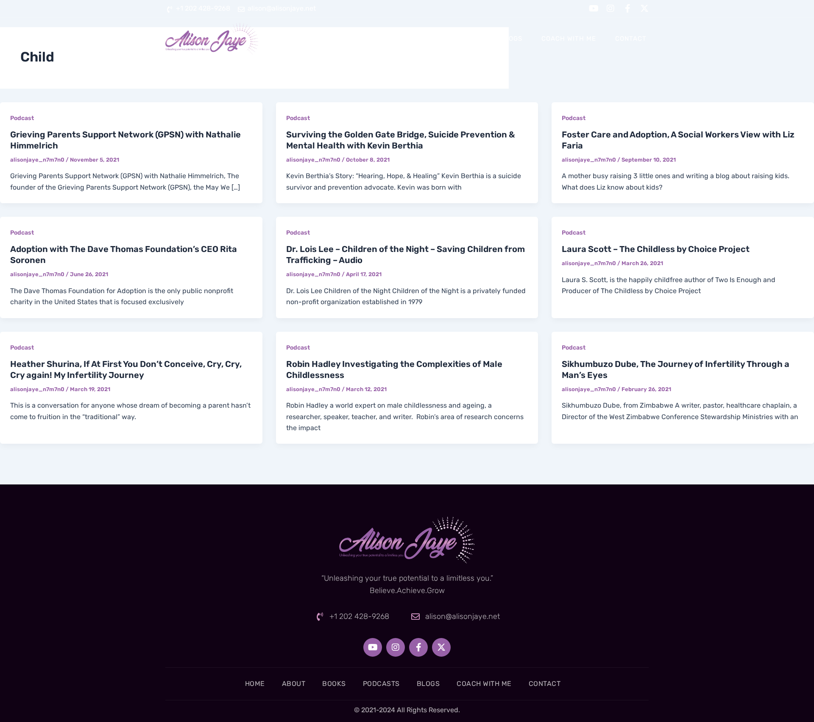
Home (332, 38)
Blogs (511, 38)
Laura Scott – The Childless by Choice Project (656, 249)
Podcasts (463, 38)
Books (415, 38)
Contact (631, 38)
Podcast (22, 118)
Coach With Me (568, 38)
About (373, 38)
